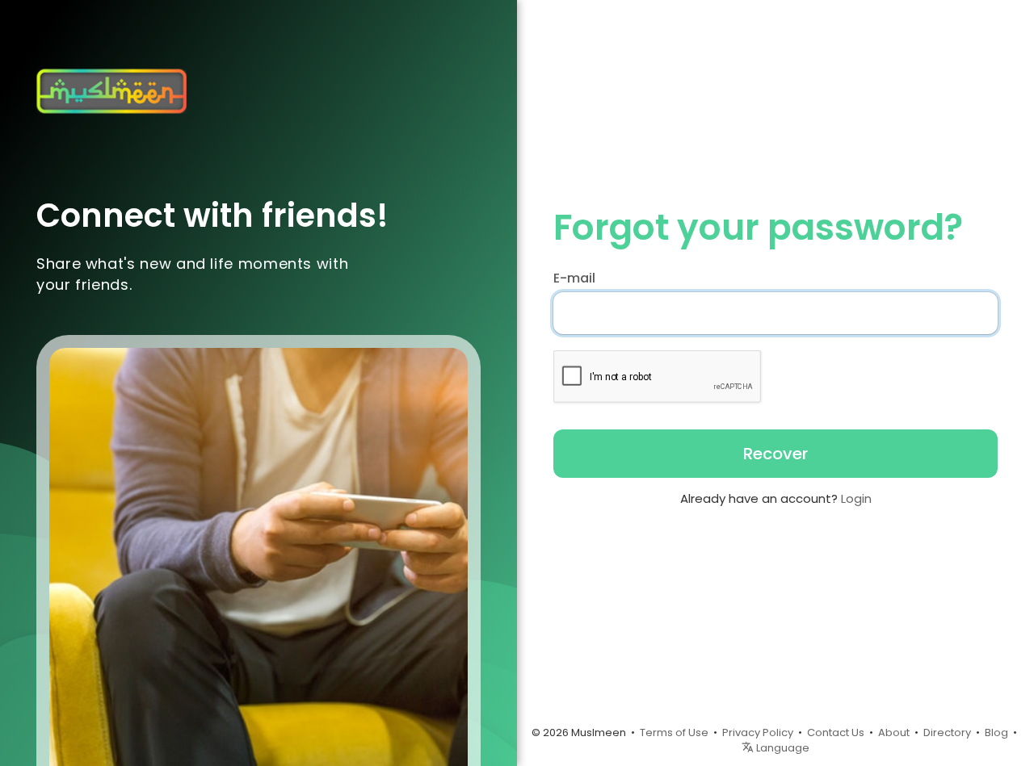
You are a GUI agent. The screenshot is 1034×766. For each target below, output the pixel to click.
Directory (947, 732)
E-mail (574, 278)
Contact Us (835, 732)
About (894, 732)
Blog (996, 732)
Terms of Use (674, 732)
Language (781, 748)
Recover (775, 453)
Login (856, 498)
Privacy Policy (757, 732)
